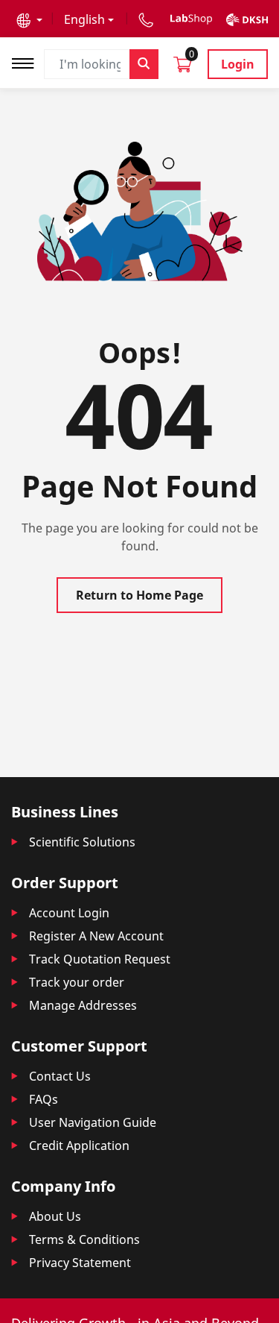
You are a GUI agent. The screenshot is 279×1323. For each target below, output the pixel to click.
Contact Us (60, 1076)
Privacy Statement (80, 1262)
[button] (29, 19)
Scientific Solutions (82, 842)
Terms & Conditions (84, 1239)
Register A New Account (96, 936)
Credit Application (79, 1145)
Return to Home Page (139, 595)
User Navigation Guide (92, 1122)
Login (237, 64)
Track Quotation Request (99, 959)
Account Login (69, 913)
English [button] (84, 19)
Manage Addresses (83, 1005)
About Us (55, 1216)
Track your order (76, 982)
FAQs (43, 1099)
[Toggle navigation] (27, 61)
